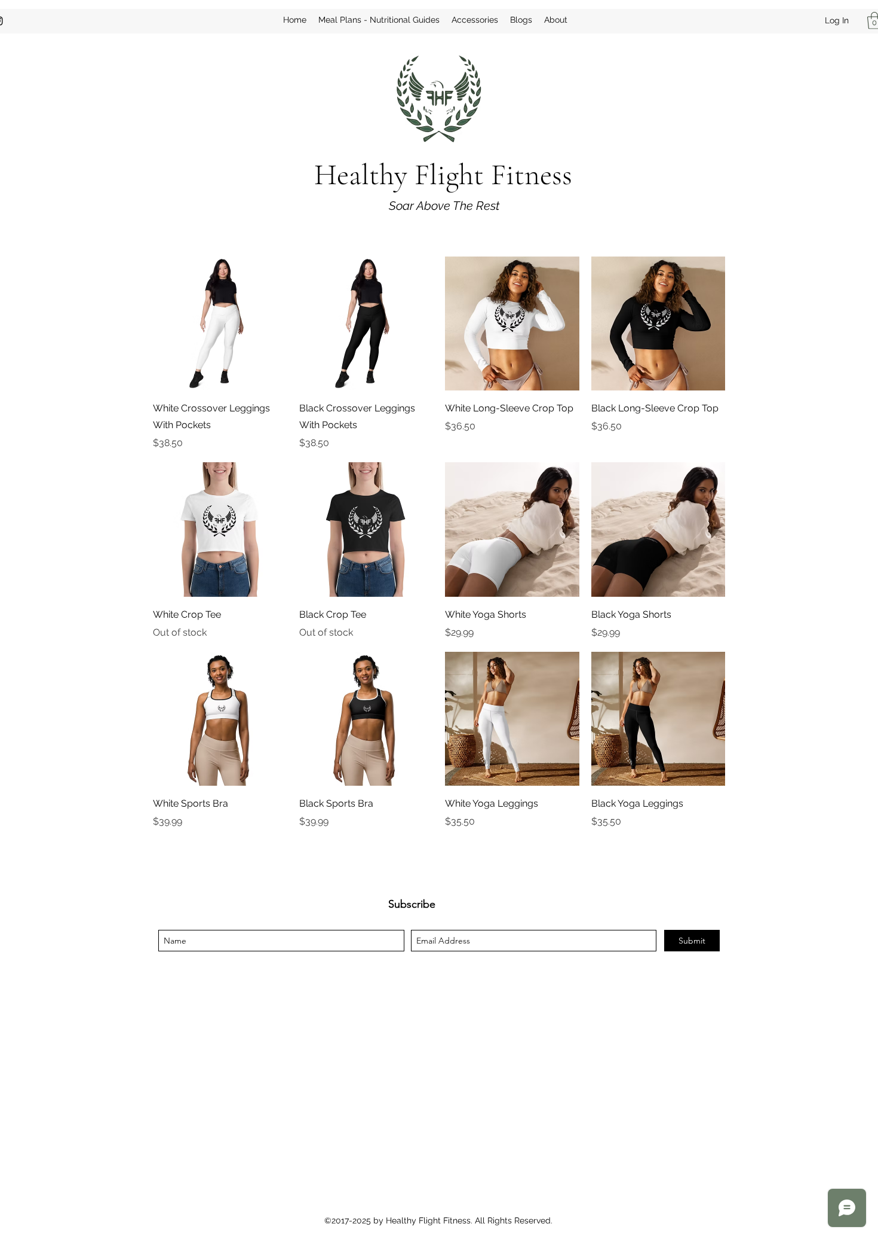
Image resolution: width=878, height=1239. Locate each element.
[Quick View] (220, 324)
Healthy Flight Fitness (443, 175)
